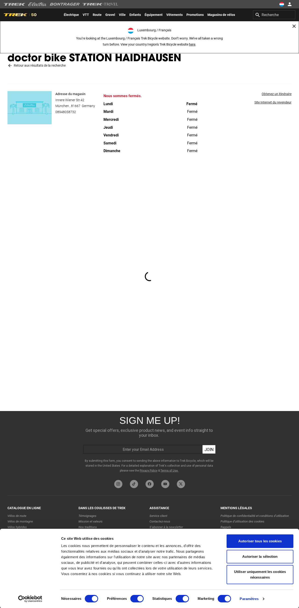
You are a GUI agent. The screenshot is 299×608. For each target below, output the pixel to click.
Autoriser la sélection (260, 556)
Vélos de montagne (20, 521)
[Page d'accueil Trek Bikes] (14, 4)
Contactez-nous (160, 521)
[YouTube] (165, 484)
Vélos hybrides (17, 527)
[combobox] (274, 14)
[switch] (137, 598)
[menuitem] (71, 14)
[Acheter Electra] (37, 4)
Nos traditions (87, 527)
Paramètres (249, 599)
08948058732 (65, 112)
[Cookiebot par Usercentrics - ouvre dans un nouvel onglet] (30, 598)
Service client (158, 516)
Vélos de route (16, 516)
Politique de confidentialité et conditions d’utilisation (255, 516)
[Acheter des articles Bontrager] (65, 4)
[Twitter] (181, 484)
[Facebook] (150, 484)
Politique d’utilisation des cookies (242, 521)
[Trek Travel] (100, 4)
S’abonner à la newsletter (166, 527)
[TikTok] (134, 484)
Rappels (226, 527)
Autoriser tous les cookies (260, 541)
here (192, 44)
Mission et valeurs (90, 521)
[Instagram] (118, 484)
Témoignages (87, 516)
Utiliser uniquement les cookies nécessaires (260, 574)
